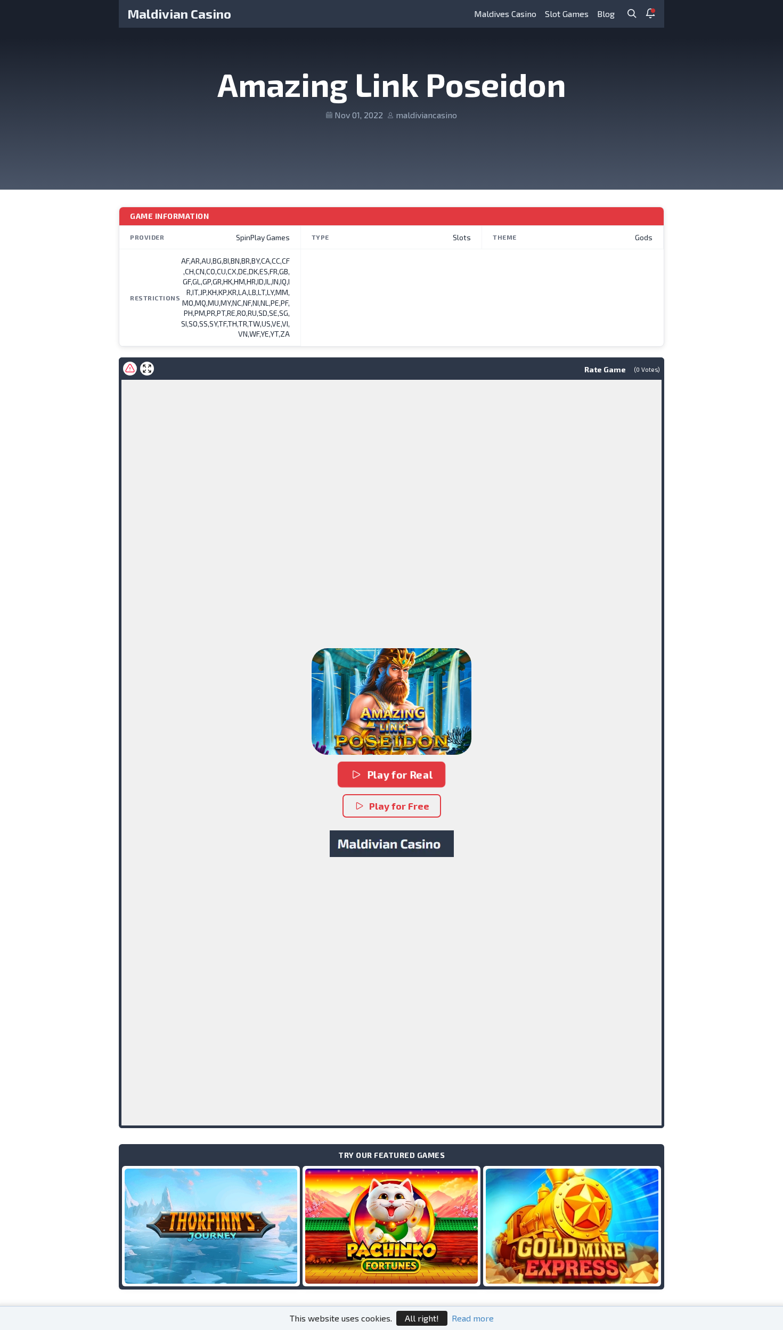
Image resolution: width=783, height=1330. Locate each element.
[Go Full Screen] (147, 369)
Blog (606, 14)
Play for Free (399, 806)
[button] (391, 701)
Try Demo (211, 1226)
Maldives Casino (505, 14)
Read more (473, 1318)
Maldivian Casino (179, 13)
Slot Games (567, 14)
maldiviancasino (426, 115)
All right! (422, 1318)
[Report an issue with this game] (130, 369)
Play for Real (400, 774)
